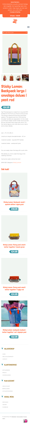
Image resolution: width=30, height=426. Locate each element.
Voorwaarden (6, 375)
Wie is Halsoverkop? (7, 356)
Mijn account (6, 386)
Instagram (5, 402)
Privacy (4, 372)
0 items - (15, 16)
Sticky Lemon (17, 162)
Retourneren (6, 370)
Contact (4, 359)
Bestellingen (6, 388)
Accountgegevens (7, 391)
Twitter (4, 404)
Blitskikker (14, 416)
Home (3, 354)
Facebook (5, 407)
